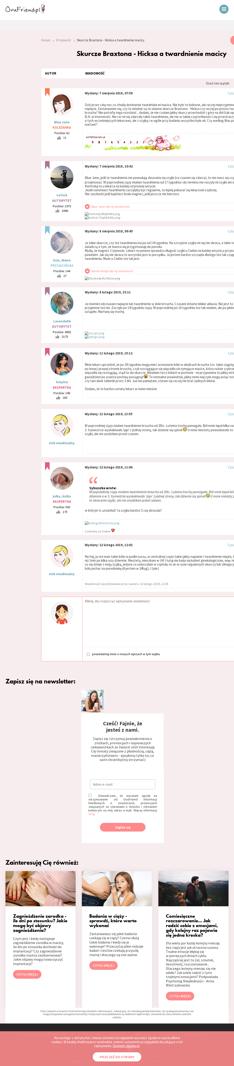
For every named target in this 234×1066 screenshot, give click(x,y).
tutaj (91, 814)
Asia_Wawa (62, 260)
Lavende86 (62, 321)
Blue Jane (61, 122)
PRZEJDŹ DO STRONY (117, 1057)
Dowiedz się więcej (126, 1046)
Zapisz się (122, 827)
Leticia (61, 195)
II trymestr (63, 40)
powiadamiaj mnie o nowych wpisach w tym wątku (126, 654)
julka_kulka (62, 496)
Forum (45, 40)
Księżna (62, 382)
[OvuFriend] (25, 12)
